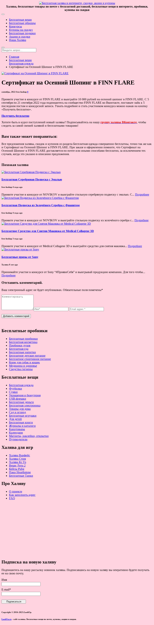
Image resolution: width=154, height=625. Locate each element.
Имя (4, 579)
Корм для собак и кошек (24, 362)
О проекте (15, 491)
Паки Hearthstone (20, 472)
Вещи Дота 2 (17, 465)
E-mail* (6, 589)
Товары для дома (20, 408)
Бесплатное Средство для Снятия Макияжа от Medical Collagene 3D (48, 231)
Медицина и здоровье (23, 365)
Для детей (15, 419)
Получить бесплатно (15, 115)
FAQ (12, 498)
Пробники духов (19, 345)
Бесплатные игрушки (22, 415)
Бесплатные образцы (22, 23)
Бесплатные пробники (23, 338)
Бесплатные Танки (21, 475)
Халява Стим (17, 458)
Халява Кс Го (17, 462)
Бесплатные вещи (20, 19)
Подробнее (142, 194)
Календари (16, 432)
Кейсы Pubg (16, 468)
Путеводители (18, 439)
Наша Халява (17, 40)
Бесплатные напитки (22, 352)
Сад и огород (17, 412)
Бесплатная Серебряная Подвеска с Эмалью (32, 179)
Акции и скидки (19, 36)
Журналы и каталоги (22, 425)
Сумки (13, 392)
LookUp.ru (6, 619)
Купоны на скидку (21, 29)
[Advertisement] (77, 529)
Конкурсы (15, 26)
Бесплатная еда (18, 348)
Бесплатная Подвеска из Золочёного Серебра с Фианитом (41, 205)
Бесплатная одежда (21, 63)
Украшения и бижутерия (25, 395)
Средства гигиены (21, 369)
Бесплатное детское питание (27, 355)
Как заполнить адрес (22, 494)
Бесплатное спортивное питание (30, 359)
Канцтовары (17, 429)
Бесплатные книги (21, 422)
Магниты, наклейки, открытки (29, 436)
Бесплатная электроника (24, 405)
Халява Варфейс (19, 455)
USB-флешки (17, 398)
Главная (14, 56)
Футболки (15, 388)
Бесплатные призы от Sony (20, 257)
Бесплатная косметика (23, 342)
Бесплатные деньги (21, 402)
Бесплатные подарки (22, 33)
